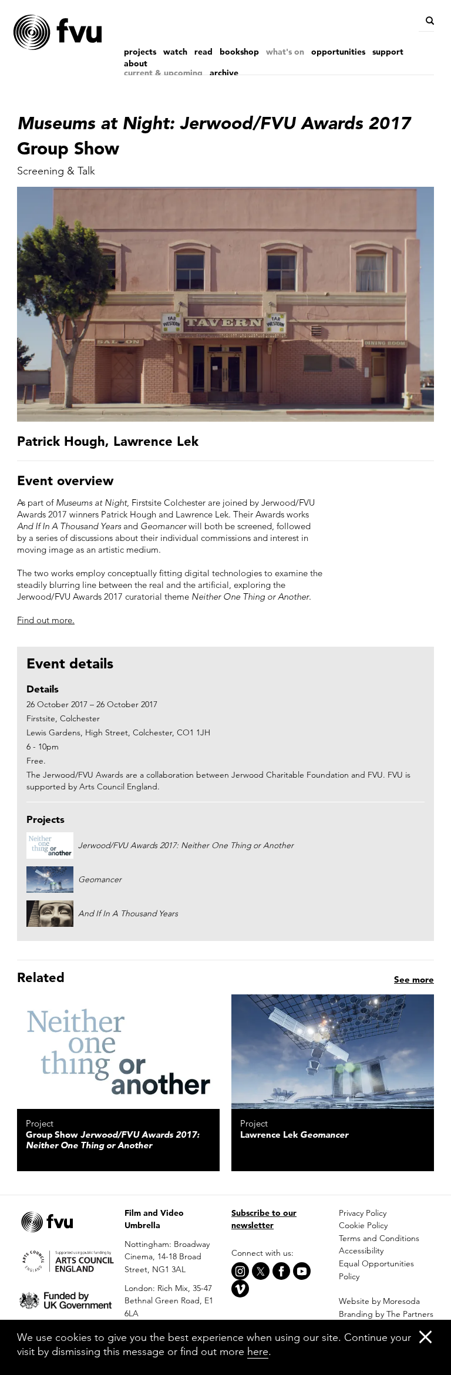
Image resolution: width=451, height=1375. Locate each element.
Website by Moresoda (379, 1301)
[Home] (81, 33)
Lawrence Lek (294, 1134)
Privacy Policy (362, 1213)
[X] (261, 1271)
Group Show (112, 1140)
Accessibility (361, 1250)
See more (414, 979)
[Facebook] (281, 1271)
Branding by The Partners (386, 1314)
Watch (175, 51)
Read (203, 51)
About (135, 63)
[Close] (425, 1336)
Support (387, 51)
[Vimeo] (240, 1288)
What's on (285, 51)
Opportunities (338, 51)
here (257, 1351)
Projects (140, 51)
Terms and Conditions (379, 1238)
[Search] (429, 20)
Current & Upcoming (163, 73)
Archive (224, 73)
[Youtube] (302, 1271)
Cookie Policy (363, 1225)
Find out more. (46, 620)
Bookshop (239, 51)
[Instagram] (240, 1271)
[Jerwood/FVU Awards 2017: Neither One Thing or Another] (118, 1051)
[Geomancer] (332, 1051)
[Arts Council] (65, 1260)
